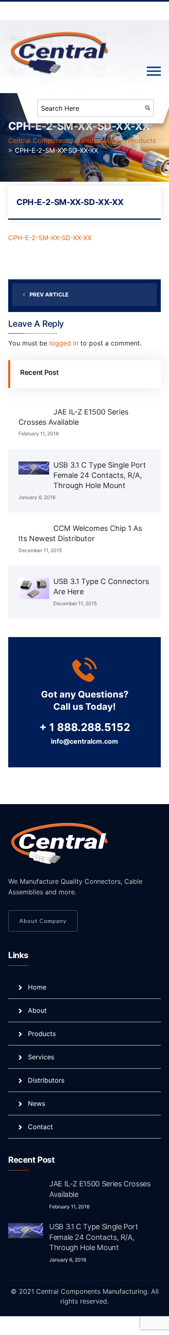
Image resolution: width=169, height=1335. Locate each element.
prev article (49, 294)
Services (41, 1057)
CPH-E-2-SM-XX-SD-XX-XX (49, 238)
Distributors (46, 1080)
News (36, 1103)
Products (42, 1034)
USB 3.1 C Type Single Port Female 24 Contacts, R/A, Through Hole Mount (99, 475)
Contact (40, 1127)
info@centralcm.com (84, 741)
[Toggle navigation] (154, 71)
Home (37, 987)
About (37, 1010)
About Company (42, 920)
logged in (63, 343)
